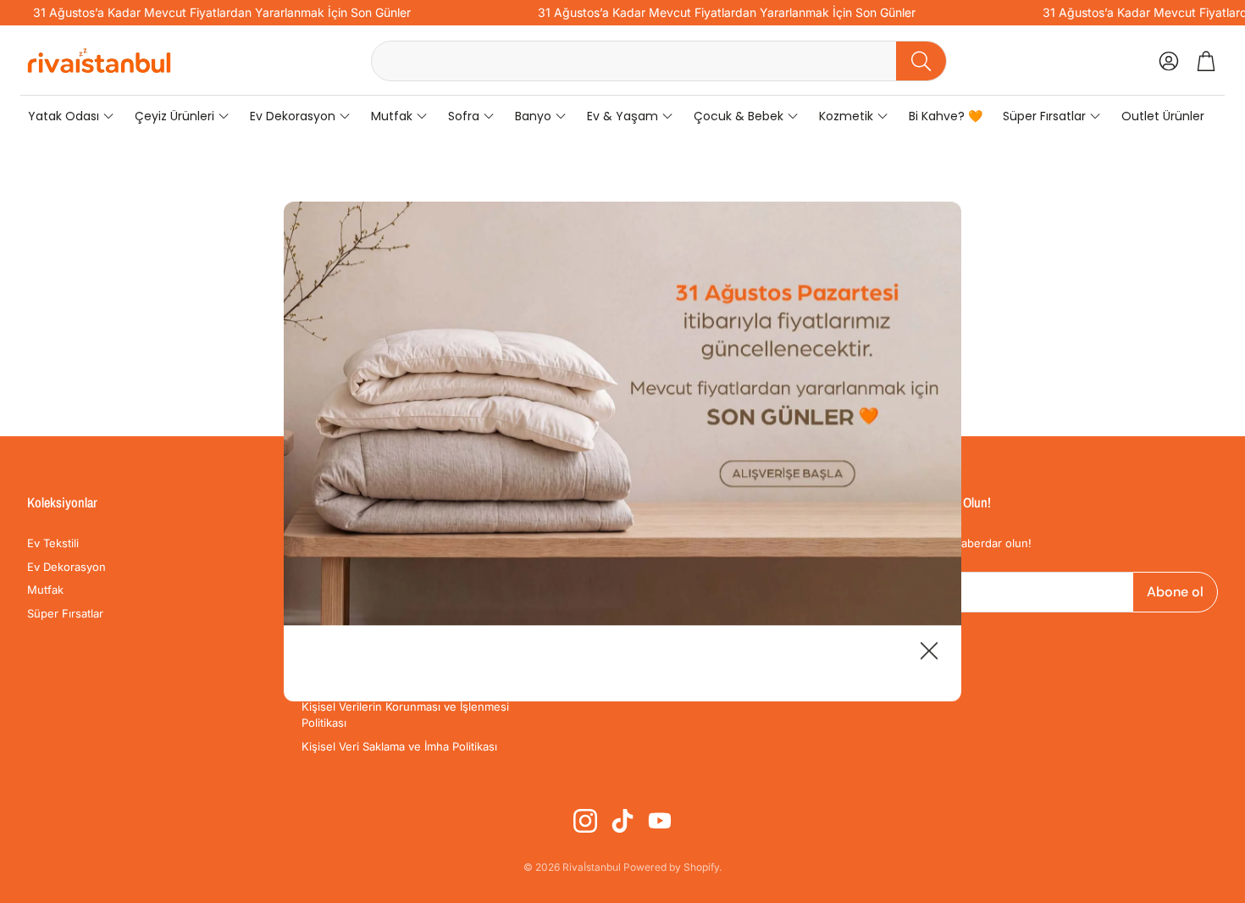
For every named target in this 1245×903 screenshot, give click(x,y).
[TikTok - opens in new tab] (622, 821)
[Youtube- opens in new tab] (660, 821)
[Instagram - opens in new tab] (585, 821)
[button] (659, 61)
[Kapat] (929, 653)
